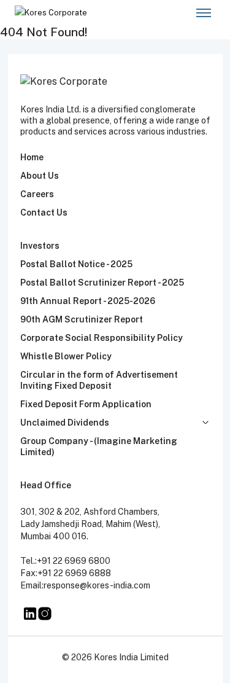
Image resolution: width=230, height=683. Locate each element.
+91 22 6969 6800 (73, 561)
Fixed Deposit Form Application (85, 404)
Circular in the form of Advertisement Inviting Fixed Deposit (99, 380)
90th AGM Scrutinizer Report (81, 319)
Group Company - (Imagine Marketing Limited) (98, 446)
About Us (39, 176)
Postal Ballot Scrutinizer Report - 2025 (102, 282)
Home (32, 157)
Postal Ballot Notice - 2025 (76, 264)
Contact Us (43, 212)
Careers (37, 194)
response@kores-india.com (97, 585)
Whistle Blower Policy (66, 356)
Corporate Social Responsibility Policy (101, 338)
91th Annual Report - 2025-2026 (87, 301)
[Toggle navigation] (203, 12)
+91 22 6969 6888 (74, 573)
